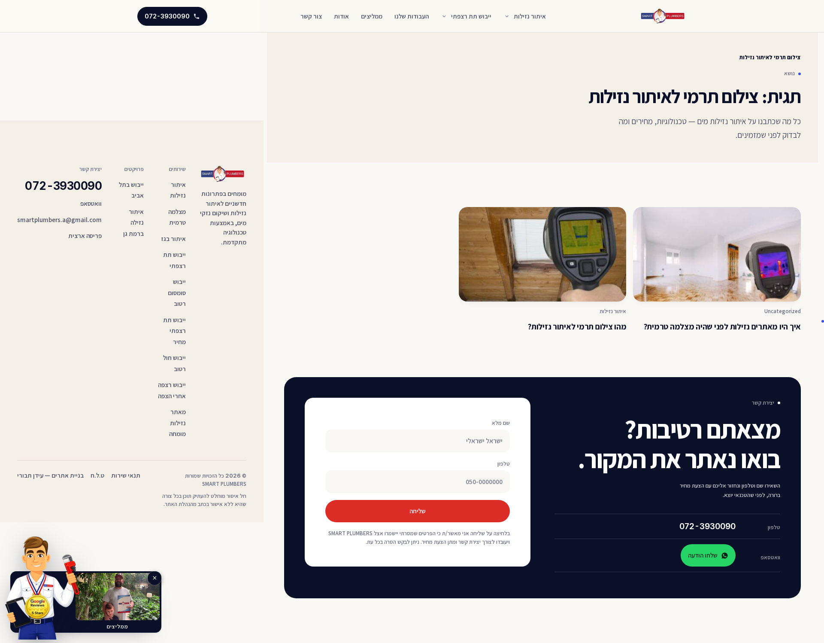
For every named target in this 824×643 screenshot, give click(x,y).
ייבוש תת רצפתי (471, 16)
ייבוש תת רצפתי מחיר (174, 331)
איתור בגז (173, 239)
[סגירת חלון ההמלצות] (154, 578)
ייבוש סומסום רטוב (177, 292)
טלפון (503, 463)
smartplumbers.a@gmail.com (59, 220)
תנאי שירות (125, 475)
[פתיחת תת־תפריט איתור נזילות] (507, 16)
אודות (341, 16)
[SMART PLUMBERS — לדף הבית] (663, 16)
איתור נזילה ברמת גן (133, 222)
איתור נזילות (530, 16)
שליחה (417, 511)
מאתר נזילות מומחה (177, 423)
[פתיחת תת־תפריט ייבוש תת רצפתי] (444, 16)
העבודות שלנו (411, 16)
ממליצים (371, 16)
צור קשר (311, 16)
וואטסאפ (91, 203)
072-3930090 (707, 526)
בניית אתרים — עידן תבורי (50, 475)
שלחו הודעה (703, 555)
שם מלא (501, 423)
